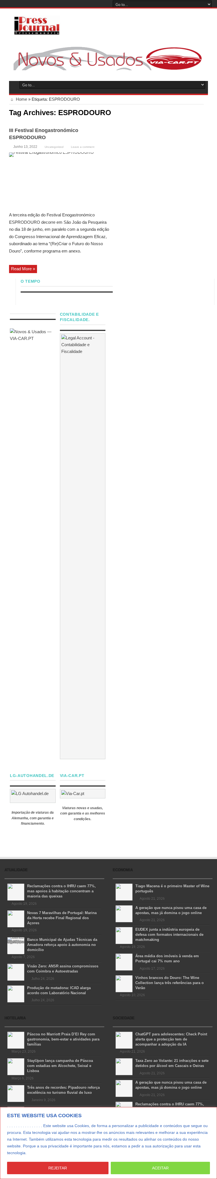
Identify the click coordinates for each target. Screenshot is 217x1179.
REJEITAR (57, 1168)
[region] (108, 1143)
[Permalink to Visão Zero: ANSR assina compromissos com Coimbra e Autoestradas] (15, 971)
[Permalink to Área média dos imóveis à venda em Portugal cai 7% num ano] (124, 961)
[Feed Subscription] (201, 112)
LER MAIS (38, 1153)
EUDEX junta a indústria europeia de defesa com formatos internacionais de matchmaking (169, 934)
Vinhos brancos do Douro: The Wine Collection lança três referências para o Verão (169, 983)
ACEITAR (160, 1168)
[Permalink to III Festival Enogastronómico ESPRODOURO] (59, 180)
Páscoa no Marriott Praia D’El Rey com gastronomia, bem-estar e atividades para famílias (63, 1039)
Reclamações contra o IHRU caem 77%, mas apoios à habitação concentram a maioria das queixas (61, 891)
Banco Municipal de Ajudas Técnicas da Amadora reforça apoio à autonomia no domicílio (62, 945)
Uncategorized (54, 146)
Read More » (23, 268)
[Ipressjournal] (37, 24)
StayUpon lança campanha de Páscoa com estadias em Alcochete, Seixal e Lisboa (60, 1066)
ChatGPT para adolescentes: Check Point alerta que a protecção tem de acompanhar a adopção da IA (171, 1039)
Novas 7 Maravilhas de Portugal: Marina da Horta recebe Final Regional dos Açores (62, 918)
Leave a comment (82, 146)
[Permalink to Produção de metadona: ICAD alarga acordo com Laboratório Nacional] (15, 993)
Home (21, 99)
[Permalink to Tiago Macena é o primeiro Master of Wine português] (124, 891)
